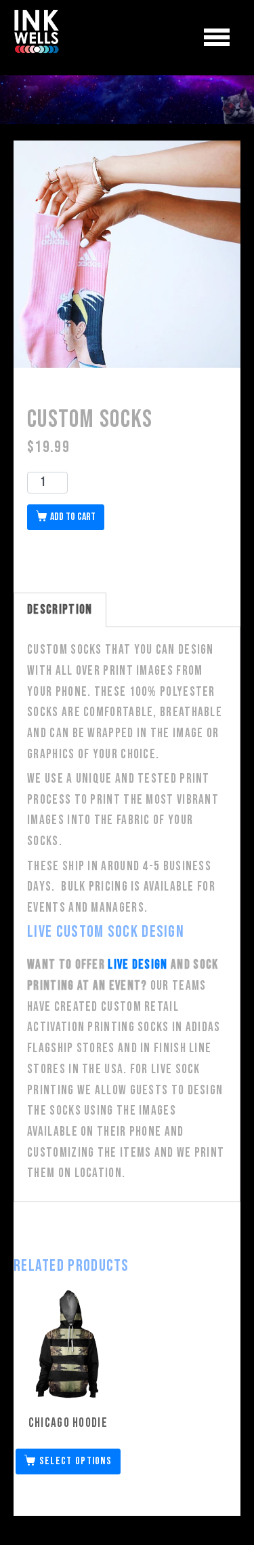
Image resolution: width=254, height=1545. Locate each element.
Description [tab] (59, 610)
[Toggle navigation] (217, 38)
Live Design (137, 965)
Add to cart (73, 516)
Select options (75, 1461)
